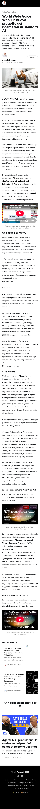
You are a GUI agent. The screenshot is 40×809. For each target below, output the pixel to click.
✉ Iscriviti (8, 2)
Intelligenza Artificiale (25, 782)
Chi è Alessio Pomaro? (21, 788)
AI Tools (34, 780)
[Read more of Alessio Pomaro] (5, 54)
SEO (25, 785)
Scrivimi (31, 785)
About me (14, 780)
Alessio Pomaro (9, 60)
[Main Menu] (36, 3)
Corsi (27, 780)
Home (6, 780)
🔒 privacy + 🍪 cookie (20, 792)
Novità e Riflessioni (14, 785)
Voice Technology (9, 12)
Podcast (13, 782)
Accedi (8, 7)
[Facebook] (22, 776)
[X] (18, 776)
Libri (21, 780)
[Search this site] (32, 3)
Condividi (32, 58)
